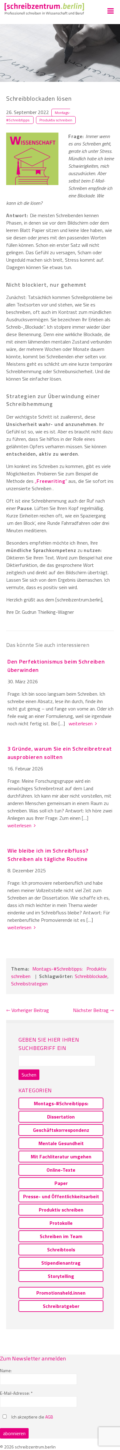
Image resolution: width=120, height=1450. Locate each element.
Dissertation (61, 1116)
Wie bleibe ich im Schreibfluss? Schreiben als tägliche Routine (47, 854)
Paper (61, 1183)
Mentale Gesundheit (61, 1143)
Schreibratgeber (61, 1306)
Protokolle (61, 1223)
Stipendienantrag (61, 1263)
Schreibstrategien (29, 983)
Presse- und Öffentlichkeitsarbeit (61, 1196)
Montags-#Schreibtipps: (57, 968)
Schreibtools (61, 1249)
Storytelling (61, 1276)
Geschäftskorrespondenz (61, 1130)
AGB (49, 1417)
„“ (51, 481)
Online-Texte (60, 1170)
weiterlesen (82, 723)
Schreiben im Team (61, 1236)
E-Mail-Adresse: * (16, 1393)
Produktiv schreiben (55, 120)
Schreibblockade (91, 976)
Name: (6, 1370)
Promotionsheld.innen (61, 1292)
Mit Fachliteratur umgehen (61, 1156)
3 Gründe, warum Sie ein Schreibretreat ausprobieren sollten (59, 752)
